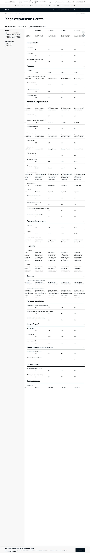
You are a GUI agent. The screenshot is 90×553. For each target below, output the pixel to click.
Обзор (54, 9)
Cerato (7, 9)
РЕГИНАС (12, 2)
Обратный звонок (81, 13)
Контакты (66, 5)
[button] (83, 35)
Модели (17, 5)
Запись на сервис (43, 5)
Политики (13, 551)
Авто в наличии (24, 5)
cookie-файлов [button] (37, 550)
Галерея (70, 9)
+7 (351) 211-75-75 (80, 2)
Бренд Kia (72, 5)
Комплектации (81, 9)
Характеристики (62, 9)
